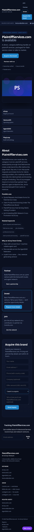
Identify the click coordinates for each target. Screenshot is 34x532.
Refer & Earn (27, 528)
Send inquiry (12, 407)
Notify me (28, 437)
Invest (25, 11)
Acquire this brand (26, 17)
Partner (25, 7)
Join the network (11, 330)
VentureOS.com (6, 472)
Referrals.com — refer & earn (11, 489)
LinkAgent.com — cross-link (10, 495)
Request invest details (13, 307)
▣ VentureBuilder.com (20, 23)
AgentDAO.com (6, 475)
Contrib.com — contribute (10, 486)
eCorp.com (5, 470)
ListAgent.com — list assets (10, 492)
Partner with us (9, 61)
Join (24, 3)
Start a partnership (12, 284)
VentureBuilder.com (8, 478)
